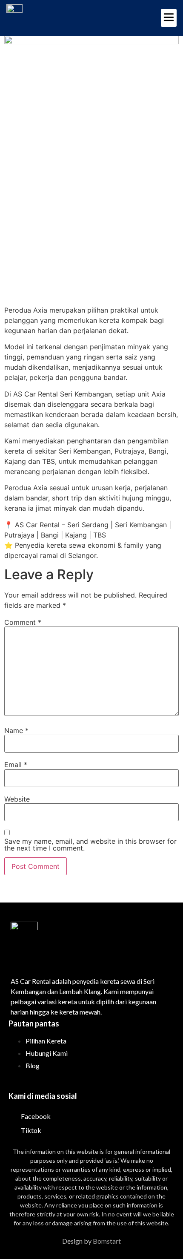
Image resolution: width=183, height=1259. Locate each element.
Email (15, 764)
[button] (169, 18)
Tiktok (30, 1130)
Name (16, 730)
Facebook (35, 1116)
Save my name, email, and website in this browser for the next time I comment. (90, 844)
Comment (22, 622)
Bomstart (107, 1241)
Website (17, 799)
